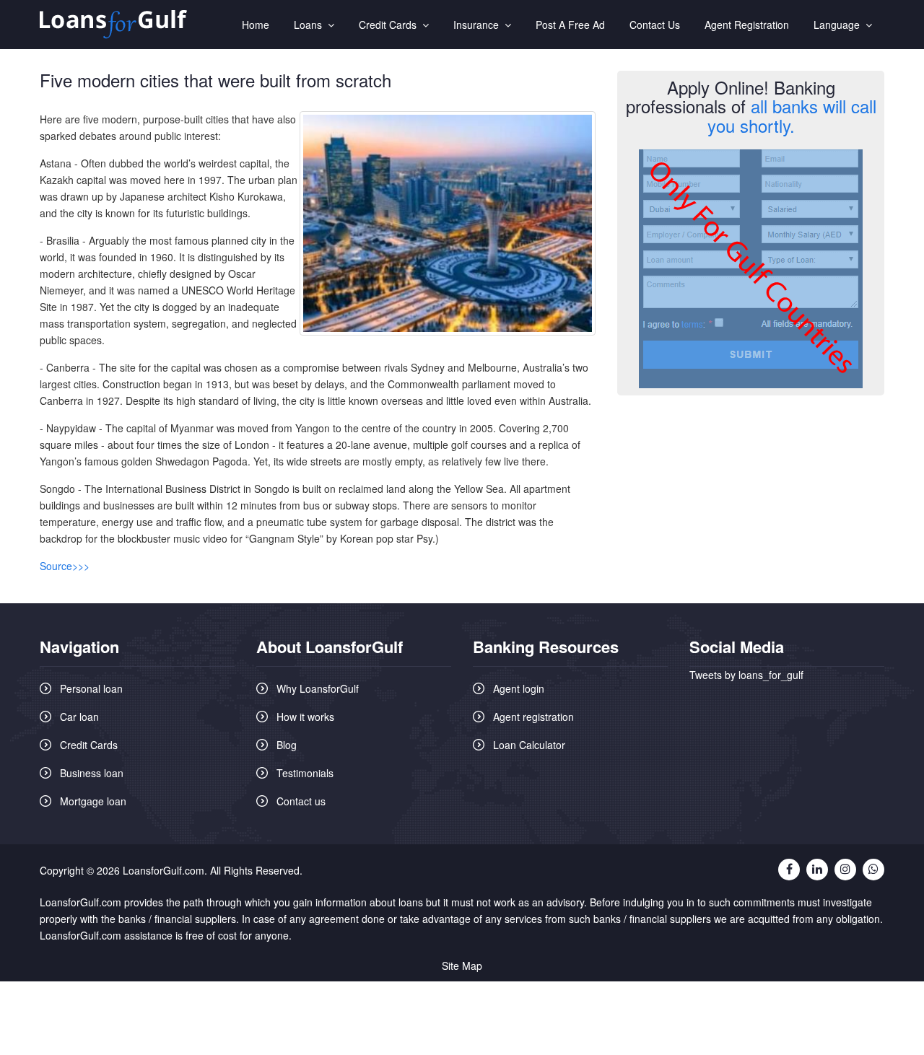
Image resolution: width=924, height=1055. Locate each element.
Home (255, 24)
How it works (305, 716)
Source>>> (65, 566)
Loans (311, 24)
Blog (286, 744)
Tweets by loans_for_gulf (746, 674)
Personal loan (91, 688)
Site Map (462, 965)
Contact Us (654, 24)
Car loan (79, 716)
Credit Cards (390, 24)
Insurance (479, 24)
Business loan (91, 773)
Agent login (518, 688)
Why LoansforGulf (317, 688)
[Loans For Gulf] (113, 25)
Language (840, 24)
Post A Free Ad (570, 24)
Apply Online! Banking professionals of (751, 106)
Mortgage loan (93, 801)
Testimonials (305, 773)
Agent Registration (747, 24)
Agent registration (533, 716)
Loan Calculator (529, 744)
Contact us (301, 801)
